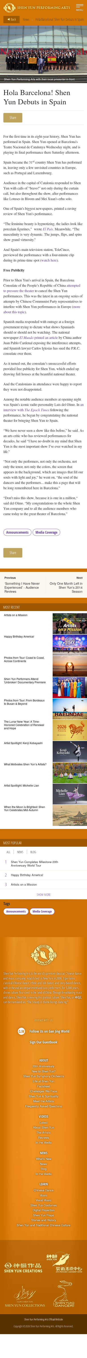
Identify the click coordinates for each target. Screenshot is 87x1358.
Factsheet (43, 1086)
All (8, 852)
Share (13, 117)
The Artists (43, 1133)
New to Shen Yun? (44, 1071)
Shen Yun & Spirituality (43, 1096)
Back (13, 19)
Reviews (43, 1138)
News (26, 19)
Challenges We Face (43, 1091)
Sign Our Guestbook (43, 1042)
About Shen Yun (43, 1127)
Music (44, 1195)
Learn (43, 1184)
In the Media (43, 1142)
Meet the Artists (43, 1101)
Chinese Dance (43, 1190)
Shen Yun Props (43, 1215)
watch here (49, 260)
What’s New (43, 1159)
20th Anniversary (43, 1066)
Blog (33, 852)
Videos (43, 1116)
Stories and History (43, 1220)
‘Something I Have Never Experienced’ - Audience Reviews (22, 587)
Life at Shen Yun (43, 1081)
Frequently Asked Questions (43, 1106)
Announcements (17, 532)
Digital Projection (43, 1210)
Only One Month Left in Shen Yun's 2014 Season (66, 587)
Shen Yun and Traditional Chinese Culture (43, 1225)
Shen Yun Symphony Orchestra (43, 1076)
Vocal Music (44, 1200)
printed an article (38, 337)
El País (48, 229)
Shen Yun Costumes (43, 1205)
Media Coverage (46, 532)
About (43, 1060)
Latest (43, 1123)
